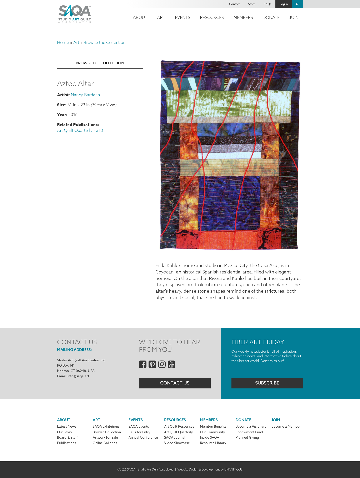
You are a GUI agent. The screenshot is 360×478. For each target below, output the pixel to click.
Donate (271, 17)
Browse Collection (107, 432)
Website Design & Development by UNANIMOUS (210, 469)
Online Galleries (105, 443)
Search (297, 4)
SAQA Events (139, 426)
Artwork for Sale (105, 437)
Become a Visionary (251, 426)
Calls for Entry (139, 432)
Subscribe (267, 383)
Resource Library (213, 443)
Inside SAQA (209, 437)
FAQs (267, 4)
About (140, 17)
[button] (229, 252)
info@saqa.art (78, 376)
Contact (234, 4)
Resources (212, 17)
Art (161, 17)
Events (182, 17)
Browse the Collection (105, 42)
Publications (66, 443)
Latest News (66, 426)
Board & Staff (67, 437)
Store (251, 4)
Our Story (64, 432)
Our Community (212, 432)
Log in (284, 4)
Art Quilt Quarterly (178, 432)
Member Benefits (213, 426)
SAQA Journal (174, 437)
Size (61, 104)
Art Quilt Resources (179, 426)
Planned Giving (247, 437)
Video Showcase (177, 443)
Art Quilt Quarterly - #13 (80, 130)
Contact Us (174, 383)
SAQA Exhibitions (106, 426)
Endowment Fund (249, 432)
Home (63, 42)
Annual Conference (143, 437)
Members (243, 17)
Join (294, 17)
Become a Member (286, 426)
